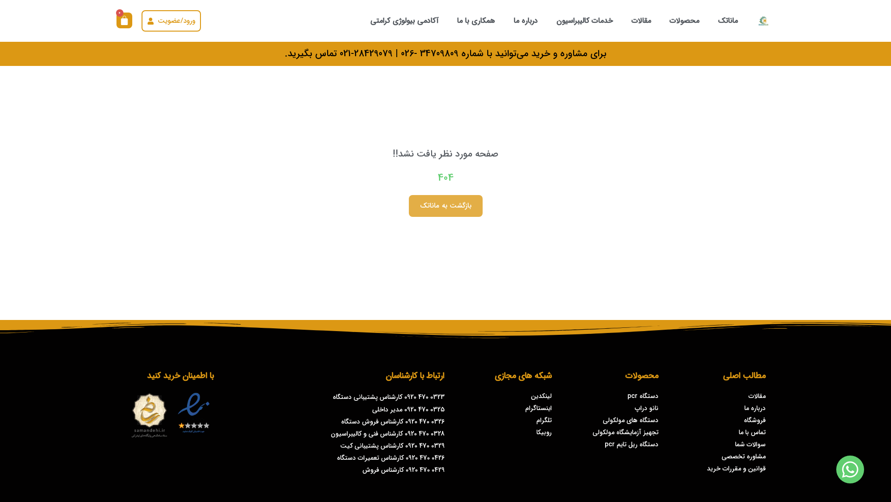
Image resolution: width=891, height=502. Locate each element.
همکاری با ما (476, 20)
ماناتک (728, 20)
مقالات (641, 20)
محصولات (684, 20)
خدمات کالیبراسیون (584, 20)
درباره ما (526, 20)
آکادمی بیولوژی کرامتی (404, 20)
